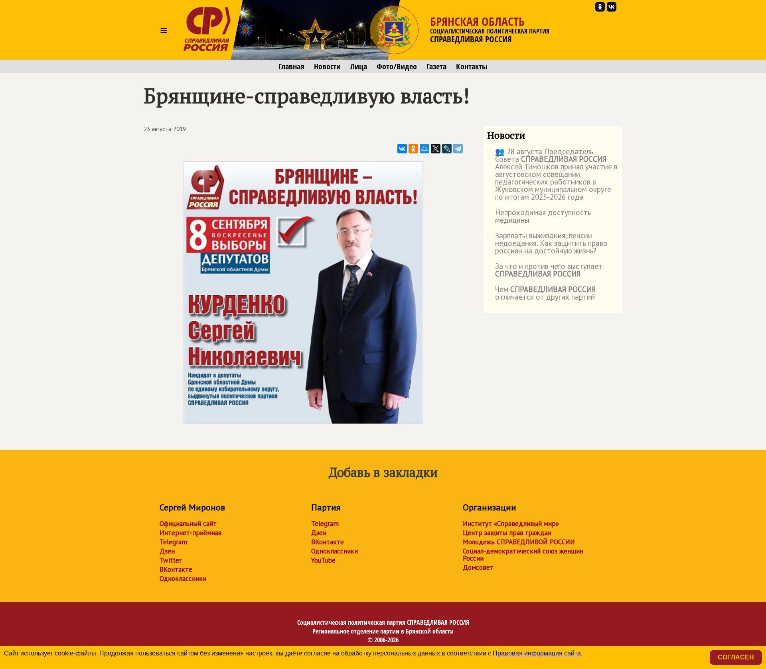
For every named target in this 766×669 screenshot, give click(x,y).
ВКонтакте (176, 569)
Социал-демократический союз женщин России (523, 554)
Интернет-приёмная (190, 532)
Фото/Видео (397, 66)
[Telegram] (458, 148)
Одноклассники (183, 578)
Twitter (171, 560)
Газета (436, 66)
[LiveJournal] (447, 148)
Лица (358, 66)
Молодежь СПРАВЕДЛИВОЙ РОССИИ (519, 541)
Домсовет (478, 567)
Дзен (167, 551)
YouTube (323, 560)
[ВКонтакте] (402, 148)
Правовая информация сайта (537, 653)
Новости (327, 66)
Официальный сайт (188, 523)
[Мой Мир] (424, 148)
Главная (291, 66)
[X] (435, 148)
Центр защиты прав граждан (507, 532)
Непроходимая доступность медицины (539, 217)
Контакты (472, 66)
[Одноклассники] (413, 148)
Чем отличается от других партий (541, 294)
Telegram (173, 541)
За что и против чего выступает (544, 271)
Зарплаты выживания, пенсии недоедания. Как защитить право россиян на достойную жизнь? (547, 243)
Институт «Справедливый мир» (511, 523)
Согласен (736, 657)
